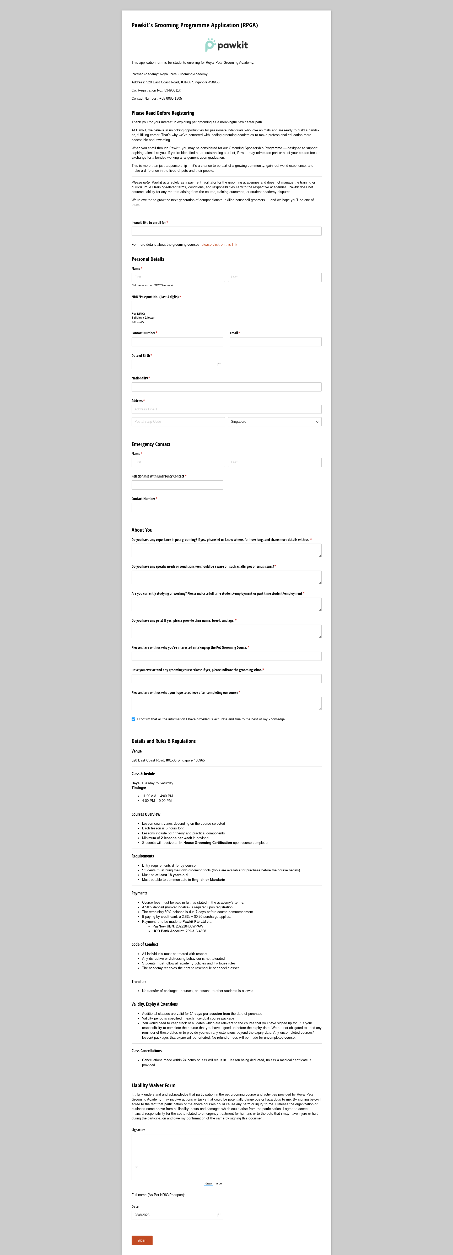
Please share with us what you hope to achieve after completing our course (192, 692)
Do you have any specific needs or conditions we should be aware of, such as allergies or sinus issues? (210, 566)
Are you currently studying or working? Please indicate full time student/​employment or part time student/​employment (224, 593)
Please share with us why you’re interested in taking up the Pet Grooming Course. (197, 647)
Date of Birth (148, 355)
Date (135, 1206)
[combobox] (227, 231)
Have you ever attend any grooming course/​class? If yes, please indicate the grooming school (204, 669)
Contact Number (151, 332)
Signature (138, 1129)
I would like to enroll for (156, 222)
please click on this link (219, 244)
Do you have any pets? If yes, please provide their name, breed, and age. (190, 620)
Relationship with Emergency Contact (165, 476)
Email (241, 332)
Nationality (147, 378)
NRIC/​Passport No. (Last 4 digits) (162, 296)
